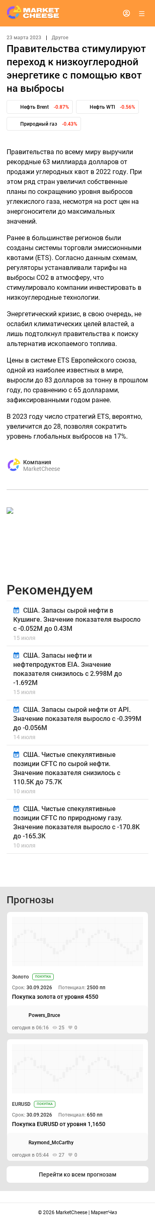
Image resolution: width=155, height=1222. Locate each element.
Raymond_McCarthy (51, 1143)
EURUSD (21, 1104)
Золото (20, 977)
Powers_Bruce (44, 1015)
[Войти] (126, 13)
